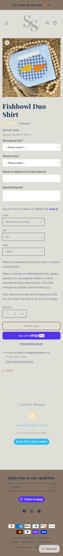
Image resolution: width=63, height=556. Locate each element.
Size (5, 230)
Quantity (7, 307)
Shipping (7, 135)
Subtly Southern (30, 538)
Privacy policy (45, 542)
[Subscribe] (51, 487)
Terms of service (24, 547)
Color (5, 245)
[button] (6, 23)
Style (5, 215)
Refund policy (28, 542)
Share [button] (9, 370)
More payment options (31, 344)
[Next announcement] (56, 5)
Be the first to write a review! (31, 441)
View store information (19, 361)
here (47, 287)
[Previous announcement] (6, 5)
